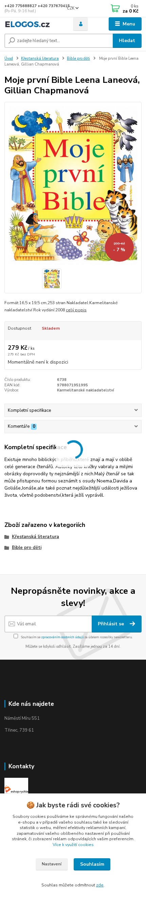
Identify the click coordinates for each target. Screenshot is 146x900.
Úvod (8, 58)
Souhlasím (92, 864)
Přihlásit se (111, 624)
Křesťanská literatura (40, 58)
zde (100, 885)
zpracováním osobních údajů (62, 637)
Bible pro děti (78, 58)
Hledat (127, 40)
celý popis (76, 310)
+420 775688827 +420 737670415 (37, 5)
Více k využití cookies (73, 844)
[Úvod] (32, 24)
